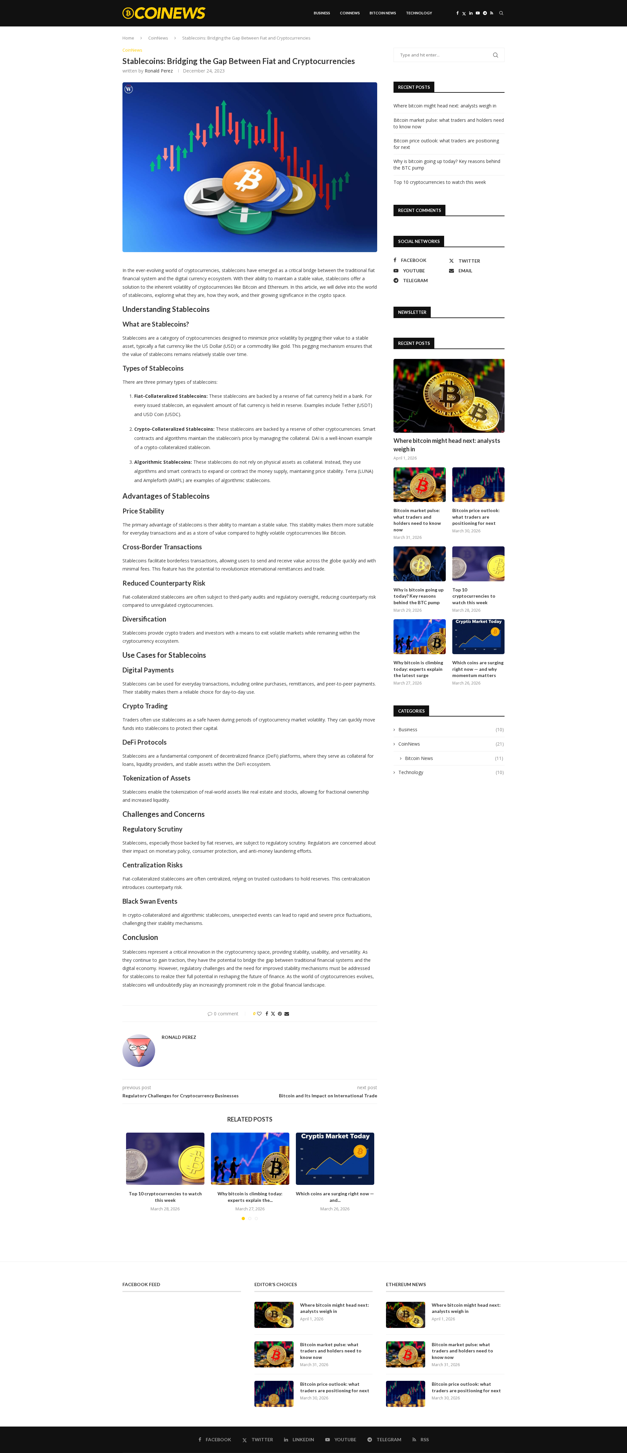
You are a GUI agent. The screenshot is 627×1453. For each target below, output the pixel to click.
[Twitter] (464, 13)
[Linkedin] (471, 13)
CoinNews (350, 13)
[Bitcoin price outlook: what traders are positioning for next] (478, 484)
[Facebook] (458, 13)
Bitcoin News (383, 13)
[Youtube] (478, 13)
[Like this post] (259, 1013)
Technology (419, 13)
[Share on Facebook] (266, 1013)
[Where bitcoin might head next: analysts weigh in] (449, 396)
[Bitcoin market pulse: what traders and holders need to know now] (420, 484)
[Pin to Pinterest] (280, 1013)
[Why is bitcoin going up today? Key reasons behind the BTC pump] (420, 563)
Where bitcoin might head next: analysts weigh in (445, 106)
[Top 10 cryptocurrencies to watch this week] (165, 1159)
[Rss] (491, 13)
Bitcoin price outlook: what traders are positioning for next (476, 517)
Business (322, 13)
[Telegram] (485, 13)
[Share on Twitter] (273, 1013)
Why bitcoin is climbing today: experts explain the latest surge (418, 669)
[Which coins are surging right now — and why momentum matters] (335, 1159)
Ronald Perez (159, 71)
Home (128, 38)
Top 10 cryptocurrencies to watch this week (440, 182)
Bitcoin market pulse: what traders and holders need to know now (417, 520)
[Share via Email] (286, 1013)
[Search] (501, 13)
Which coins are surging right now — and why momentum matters (478, 669)
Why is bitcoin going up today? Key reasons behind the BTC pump (418, 596)
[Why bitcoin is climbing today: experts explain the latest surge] (250, 1159)
